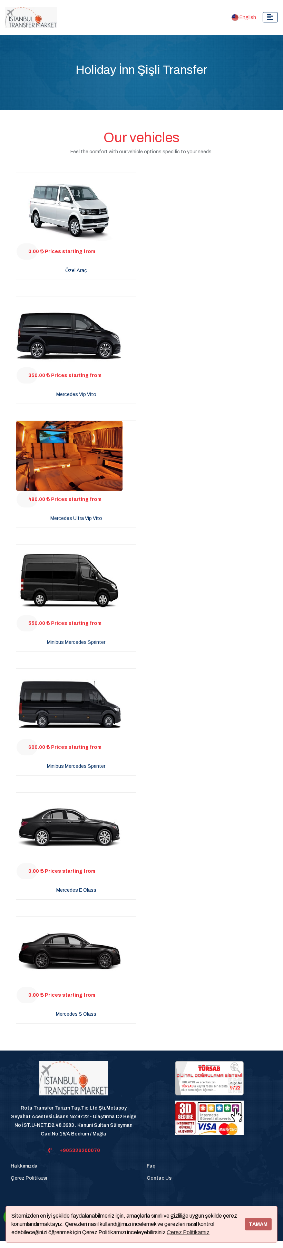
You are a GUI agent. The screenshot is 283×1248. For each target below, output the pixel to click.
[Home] (73, 1081)
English (247, 17)
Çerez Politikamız (188, 1232)
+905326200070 (80, 1150)
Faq (151, 1166)
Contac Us (159, 1178)
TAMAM (258, 1224)
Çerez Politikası (29, 1178)
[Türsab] (209, 1077)
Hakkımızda (24, 1166)
